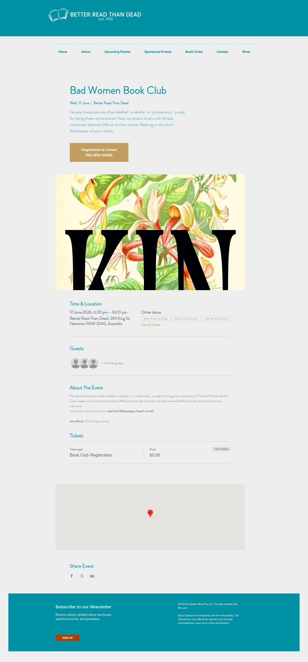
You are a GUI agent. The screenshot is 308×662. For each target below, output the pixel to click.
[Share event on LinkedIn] (92, 576)
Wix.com (183, 607)
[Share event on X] (82, 576)
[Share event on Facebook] (72, 576)
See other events (99, 155)
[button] (75, 25)
